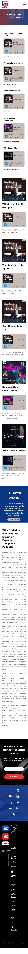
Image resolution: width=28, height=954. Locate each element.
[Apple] (13, 871)
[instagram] (18, 796)
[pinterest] (18, 802)
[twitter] (18, 790)
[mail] (18, 808)
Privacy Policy (13, 910)
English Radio (13, 890)
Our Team (12, 927)
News (12, 913)
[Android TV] (13, 866)
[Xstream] (13, 852)
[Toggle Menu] (24, 5)
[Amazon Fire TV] (13, 838)
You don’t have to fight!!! (13, 63)
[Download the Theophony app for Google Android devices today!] (5, 863)
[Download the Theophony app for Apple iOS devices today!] (5, 857)
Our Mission (13, 923)
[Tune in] (13, 847)
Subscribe (14, 930)
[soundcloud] (10, 808)
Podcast (6, 843)
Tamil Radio (13, 894)
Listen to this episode (11, 57)
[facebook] (10, 790)
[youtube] (10, 796)
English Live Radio (6, 828)
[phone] (14, 814)
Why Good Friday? (11, 148)
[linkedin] (10, 802)
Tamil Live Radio (6, 836)
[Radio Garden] (13, 857)
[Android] (13, 862)
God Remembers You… (12, 91)
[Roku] (13, 843)
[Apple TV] (13, 876)
